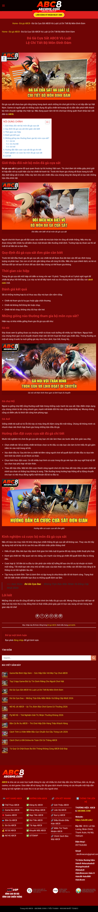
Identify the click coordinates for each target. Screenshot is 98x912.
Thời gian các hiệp (13, 132)
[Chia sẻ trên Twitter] (47, 616)
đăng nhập (18, 640)
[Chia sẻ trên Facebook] (42, 616)
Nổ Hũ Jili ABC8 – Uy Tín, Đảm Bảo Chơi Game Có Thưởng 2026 (39, 706)
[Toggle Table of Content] (46, 122)
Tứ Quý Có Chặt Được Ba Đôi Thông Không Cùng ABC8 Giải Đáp (39, 748)
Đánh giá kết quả (12, 135)
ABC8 (10, 114)
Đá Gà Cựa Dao (32, 584)
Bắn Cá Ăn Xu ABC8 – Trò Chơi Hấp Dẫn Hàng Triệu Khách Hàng (39, 723)
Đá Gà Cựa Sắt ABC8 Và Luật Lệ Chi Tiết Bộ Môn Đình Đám (37, 690)
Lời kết (8, 156)
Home (15, 23)
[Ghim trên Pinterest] (56, 616)
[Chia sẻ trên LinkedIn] (60, 616)
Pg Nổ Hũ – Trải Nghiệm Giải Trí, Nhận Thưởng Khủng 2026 (36, 715)
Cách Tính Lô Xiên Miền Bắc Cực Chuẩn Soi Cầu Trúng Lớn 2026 (39, 732)
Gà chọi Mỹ (14, 144)
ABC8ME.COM (83, 811)
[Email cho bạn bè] (51, 616)
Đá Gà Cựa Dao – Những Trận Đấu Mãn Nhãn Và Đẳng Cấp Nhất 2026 (41, 698)
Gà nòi (12, 141)
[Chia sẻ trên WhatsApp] (37, 616)
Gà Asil (12, 147)
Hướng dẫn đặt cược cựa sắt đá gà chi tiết (23, 150)
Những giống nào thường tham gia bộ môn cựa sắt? (27, 138)
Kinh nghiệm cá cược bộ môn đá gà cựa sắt (23, 153)
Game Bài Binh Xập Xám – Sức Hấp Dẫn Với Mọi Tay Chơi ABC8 (39, 673)
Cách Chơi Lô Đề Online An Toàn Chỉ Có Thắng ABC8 (33, 740)
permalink (71, 625)
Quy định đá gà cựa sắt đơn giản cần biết (22, 129)
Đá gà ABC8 (24, 23)
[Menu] (3, 5)
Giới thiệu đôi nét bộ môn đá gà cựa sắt (22, 126)
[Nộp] (93, 657)
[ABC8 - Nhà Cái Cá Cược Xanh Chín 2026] (49, 6)
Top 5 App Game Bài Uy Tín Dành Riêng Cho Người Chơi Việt (37, 681)
